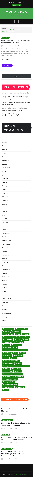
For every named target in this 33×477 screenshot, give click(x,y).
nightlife (7, 368)
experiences (24, 350)
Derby (4, 189)
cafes (18, 334)
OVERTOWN (16, 12)
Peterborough (6, 269)
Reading (4, 284)
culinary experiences (23, 336)
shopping (7, 376)
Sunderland (5, 302)
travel (6, 390)
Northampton (6, 255)
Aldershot (5, 146)
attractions (17, 331)
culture (18, 339)
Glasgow (4, 204)
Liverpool (5, 222)
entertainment (17, 344)
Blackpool (5, 164)
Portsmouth (5, 277)
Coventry (5, 182)
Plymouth (5, 273)
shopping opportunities (11, 384)
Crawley (4, 186)
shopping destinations (10, 379)
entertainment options (11, 347)
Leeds (4, 215)
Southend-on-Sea (7, 295)
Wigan (4, 320)
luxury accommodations (11, 366)
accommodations (22, 329)
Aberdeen (5, 142)
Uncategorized (6, 313)
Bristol (4, 175)
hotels (6, 358)
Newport (4, 251)
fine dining (7, 352)
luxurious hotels (9, 363)
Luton (4, 229)
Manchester (5, 233)
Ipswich (4, 211)
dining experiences (10, 342)
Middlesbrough (6, 240)
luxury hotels (25, 366)
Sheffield (4, 288)
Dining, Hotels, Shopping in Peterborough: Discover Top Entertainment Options (12, 454)
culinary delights (9, 336)
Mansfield (5, 237)
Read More (5, 59)
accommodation (9, 329)
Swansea (4, 306)
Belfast (4, 153)
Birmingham (5, 160)
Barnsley (4, 149)
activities (7, 331)
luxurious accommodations (12, 360)
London (4, 226)
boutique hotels (9, 334)
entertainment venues (10, 350)
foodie (23, 352)
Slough (4, 291)
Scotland (18, 371)
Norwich (4, 258)
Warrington (5, 317)
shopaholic (19, 374)
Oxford (4, 266)
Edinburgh (5, 197)
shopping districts (9, 382)
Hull (3, 208)
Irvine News (18, 474)
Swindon (4, 309)
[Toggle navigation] (16, 21)
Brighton (4, 171)
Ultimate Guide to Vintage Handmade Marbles (15, 93)
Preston (4, 280)
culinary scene (8, 339)
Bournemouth (6, 168)
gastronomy (8, 355)
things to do (20, 387)
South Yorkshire (9, 387)
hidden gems (18, 355)
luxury (19, 363)
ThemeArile (26, 474)
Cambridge (5, 178)
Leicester (4, 218)
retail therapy (8, 371)
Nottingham (5, 262)
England (7, 344)
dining (26, 339)
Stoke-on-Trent (6, 298)
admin (5, 45)
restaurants (16, 368)
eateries (21, 342)
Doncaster (5, 193)
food (16, 352)
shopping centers (18, 376)
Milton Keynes (6, 244)
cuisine (26, 334)
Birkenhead (5, 157)
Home (4, 28)
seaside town (8, 374)
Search (7, 66)
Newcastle (5, 248)
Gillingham (5, 200)
